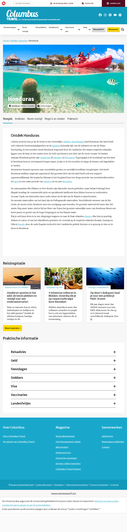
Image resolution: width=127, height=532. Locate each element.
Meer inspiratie (12, 328)
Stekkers (17, 378)
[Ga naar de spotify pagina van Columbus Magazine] (120, 14)
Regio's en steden (55, 119)
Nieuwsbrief (98, 29)
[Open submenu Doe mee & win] (79, 29)
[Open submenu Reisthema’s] (61, 29)
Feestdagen (19, 369)
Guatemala (45, 157)
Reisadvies (18, 352)
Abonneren (113, 29)
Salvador (57, 157)
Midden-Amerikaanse (73, 141)
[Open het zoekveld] (122, 29)
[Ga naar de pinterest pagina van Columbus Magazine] (110, 14)
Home (6, 40)
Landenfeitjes (21, 403)
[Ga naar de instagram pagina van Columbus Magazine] (105, 14)
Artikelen (20, 119)
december (67, 181)
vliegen (88, 216)
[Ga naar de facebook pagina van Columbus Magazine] (100, 14)
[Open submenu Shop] (89, 29)
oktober (47, 181)
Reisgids (7, 119)
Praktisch (72, 119)
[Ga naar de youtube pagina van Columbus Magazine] (115, 14)
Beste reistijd (34, 119)
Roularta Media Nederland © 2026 (63, 493)
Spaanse (56, 145)
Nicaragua (70, 157)
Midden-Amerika (19, 40)
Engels (21, 224)
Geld (14, 360)
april (16, 181)
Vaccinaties (19, 395)
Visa (14, 386)
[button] (113, 3)
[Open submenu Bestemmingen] (18, 29)
